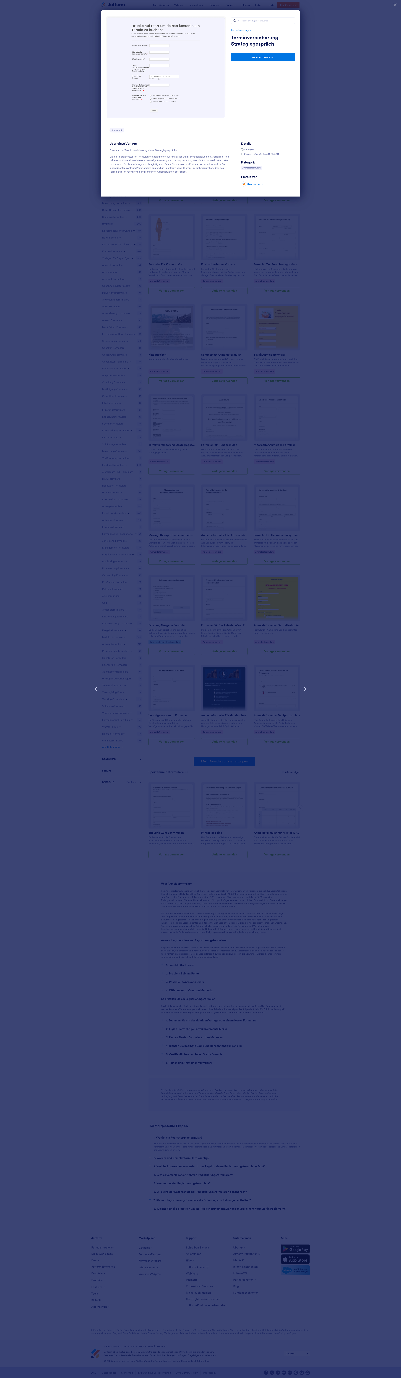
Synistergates (255, 184)
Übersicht (117, 130)
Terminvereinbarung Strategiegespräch (254, 40)
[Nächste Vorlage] (305, 689)
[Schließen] (395, 4)
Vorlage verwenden (263, 57)
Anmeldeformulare (251, 167)
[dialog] (200, 689)
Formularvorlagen (241, 30)
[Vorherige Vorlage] (96, 689)
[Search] (234, 21)
